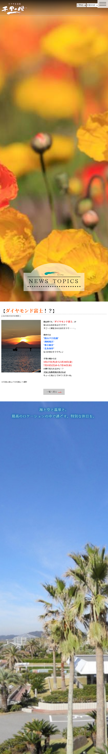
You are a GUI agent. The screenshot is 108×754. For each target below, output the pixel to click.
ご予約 (80, 5)
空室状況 (91, 5)
